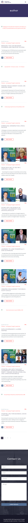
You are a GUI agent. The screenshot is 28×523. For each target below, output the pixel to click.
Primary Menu (25, 2)
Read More (9, 57)
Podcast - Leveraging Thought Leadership (10, 43)
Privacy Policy (21, 521)
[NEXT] (10, 438)
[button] (2, 58)
